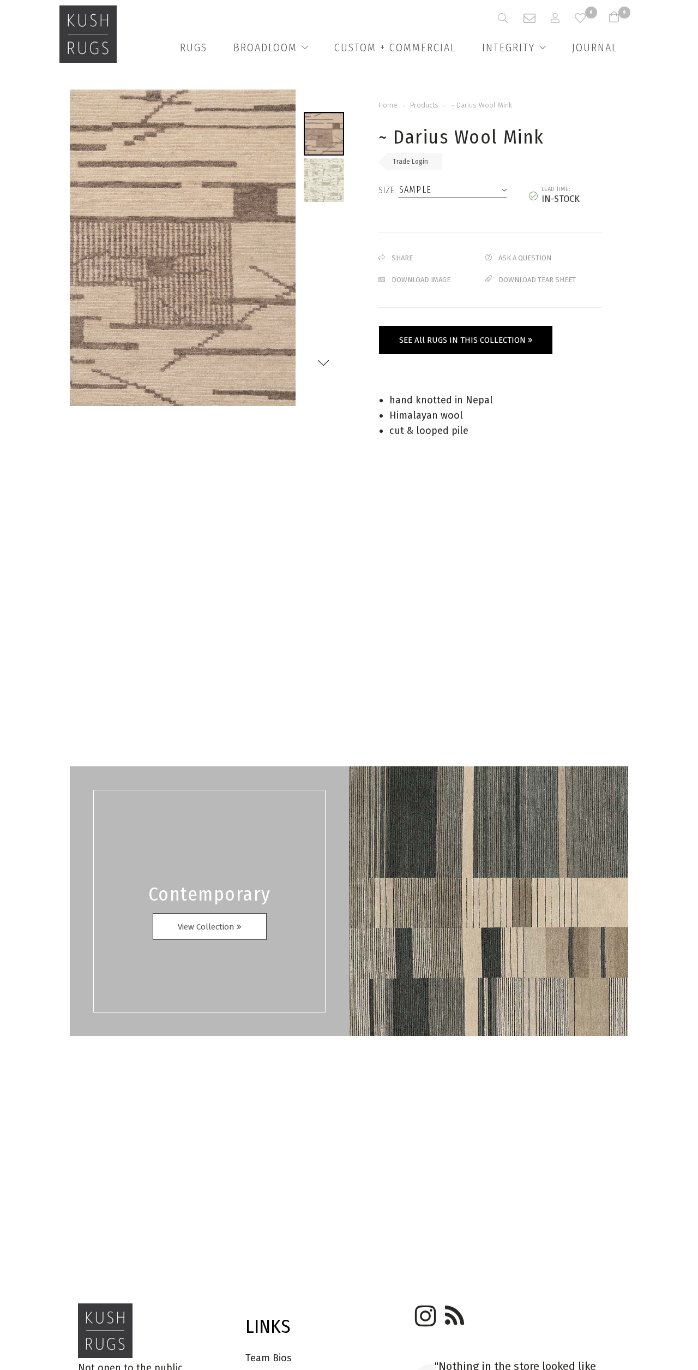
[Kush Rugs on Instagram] (423, 1312)
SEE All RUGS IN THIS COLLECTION (463, 340)
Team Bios (268, 1358)
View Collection (207, 927)
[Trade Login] (563, 18)
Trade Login (410, 161)
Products (424, 105)
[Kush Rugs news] (453, 1312)
